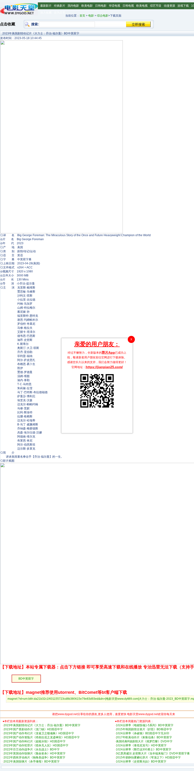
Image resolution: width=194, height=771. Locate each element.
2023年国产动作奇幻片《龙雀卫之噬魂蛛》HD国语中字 (39, 733)
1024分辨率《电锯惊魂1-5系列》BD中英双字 (144, 725)
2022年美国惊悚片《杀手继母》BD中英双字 (32, 761)
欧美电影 (87, 5)
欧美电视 (142, 5)
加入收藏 (46, 12)
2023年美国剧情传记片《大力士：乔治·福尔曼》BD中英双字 (42, 725)
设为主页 (59, 12)
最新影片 (46, 5)
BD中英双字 (26, 678)
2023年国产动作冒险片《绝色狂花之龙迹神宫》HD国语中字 (42, 737)
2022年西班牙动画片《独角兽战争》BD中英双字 (34, 757)
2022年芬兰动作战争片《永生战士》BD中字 (32, 749)
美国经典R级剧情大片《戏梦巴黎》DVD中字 (144, 741)
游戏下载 (183, 5)
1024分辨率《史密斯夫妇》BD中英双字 (141, 761)
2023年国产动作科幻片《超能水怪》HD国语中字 (35, 741)
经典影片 (59, 5)
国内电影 (73, 5)
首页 (82, 15)
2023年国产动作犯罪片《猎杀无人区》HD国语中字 (36, 745)
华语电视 (114, 5)
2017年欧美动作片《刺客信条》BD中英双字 (144, 737)
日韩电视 (128, 5)
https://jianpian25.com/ (104, 367)
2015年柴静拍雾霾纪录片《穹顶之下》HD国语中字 (148, 757)
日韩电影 (100, 5)
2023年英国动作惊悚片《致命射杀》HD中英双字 (35, 753)
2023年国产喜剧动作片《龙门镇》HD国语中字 (33, 729)
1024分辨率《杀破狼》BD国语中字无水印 (142, 733)
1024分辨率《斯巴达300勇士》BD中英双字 (143, 749)
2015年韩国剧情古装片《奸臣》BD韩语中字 (144, 729)
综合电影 (102, 15)
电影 (91, 15)
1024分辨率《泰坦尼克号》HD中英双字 (141, 745)
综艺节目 (155, 5)
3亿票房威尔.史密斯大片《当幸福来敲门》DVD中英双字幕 (153, 753)
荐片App (108, 352)
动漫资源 (169, 5)
